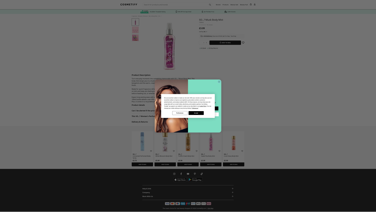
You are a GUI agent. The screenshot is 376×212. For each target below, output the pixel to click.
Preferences (179, 113)
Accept (196, 113)
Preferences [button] (195, 108)
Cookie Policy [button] (202, 106)
